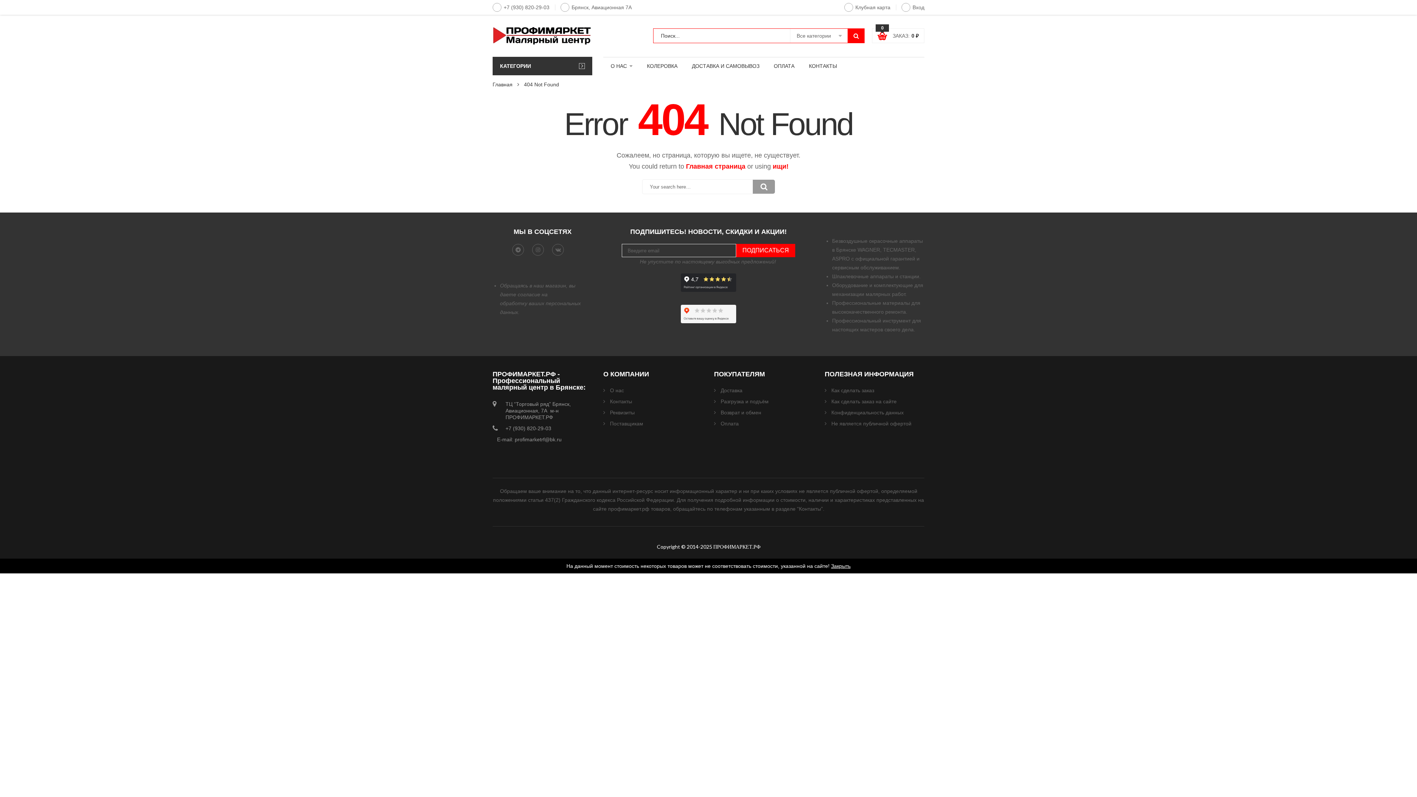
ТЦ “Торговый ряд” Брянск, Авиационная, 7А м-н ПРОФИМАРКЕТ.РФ (538, 410)
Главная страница (715, 166)
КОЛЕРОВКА (662, 66)
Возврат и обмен (741, 412)
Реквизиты (622, 412)
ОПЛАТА (784, 66)
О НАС (619, 66)
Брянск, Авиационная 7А (602, 7)
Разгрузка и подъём (745, 401)
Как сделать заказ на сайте (864, 401)
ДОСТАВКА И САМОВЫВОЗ (725, 66)
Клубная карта (872, 7)
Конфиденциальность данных (867, 412)
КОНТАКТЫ (823, 66)
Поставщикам (626, 424)
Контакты (621, 401)
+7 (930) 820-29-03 (526, 7)
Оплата (730, 424)
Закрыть (841, 566)
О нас (617, 390)
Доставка (731, 390)
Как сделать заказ (852, 390)
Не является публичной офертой (871, 424)
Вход (918, 7)
